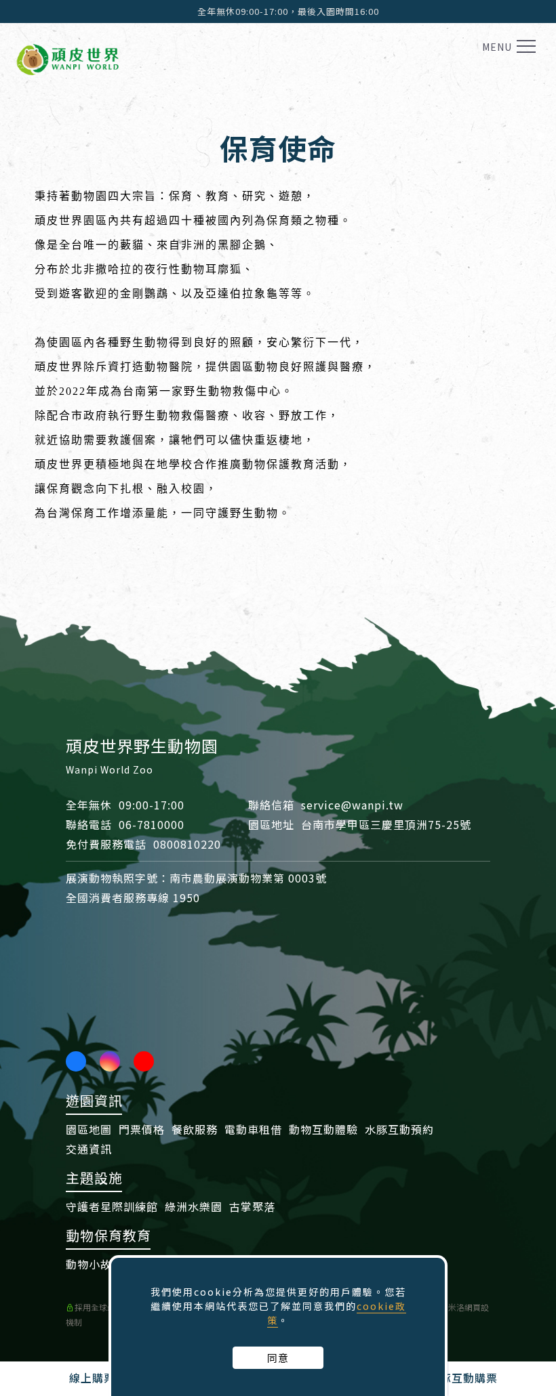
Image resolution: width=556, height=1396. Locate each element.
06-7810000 (151, 824)
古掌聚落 (252, 1206)
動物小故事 (94, 1264)
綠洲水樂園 (193, 1206)
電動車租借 (253, 1129)
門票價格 (142, 1129)
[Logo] (68, 57)
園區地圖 (89, 1129)
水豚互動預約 (399, 1129)
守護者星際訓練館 (112, 1206)
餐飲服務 (195, 1129)
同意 (278, 1358)
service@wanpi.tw (352, 805)
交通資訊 (89, 1149)
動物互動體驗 (323, 1129)
